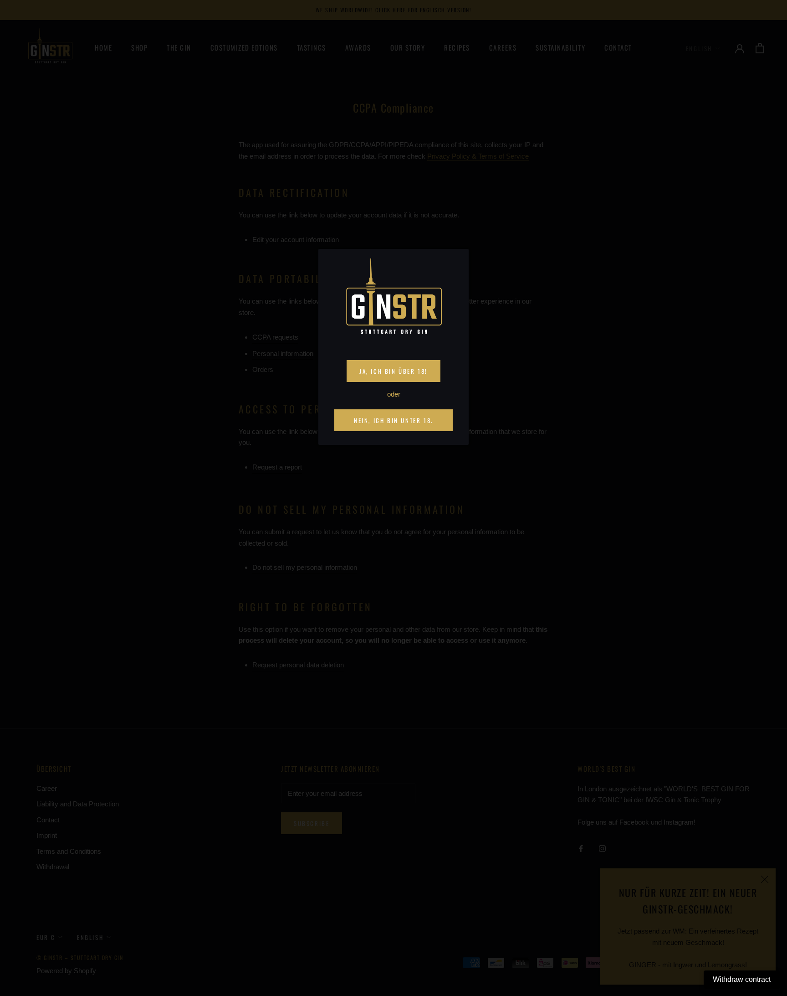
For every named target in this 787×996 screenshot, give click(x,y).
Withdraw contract (742, 979)
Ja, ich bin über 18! (393, 371)
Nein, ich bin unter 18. (393, 420)
